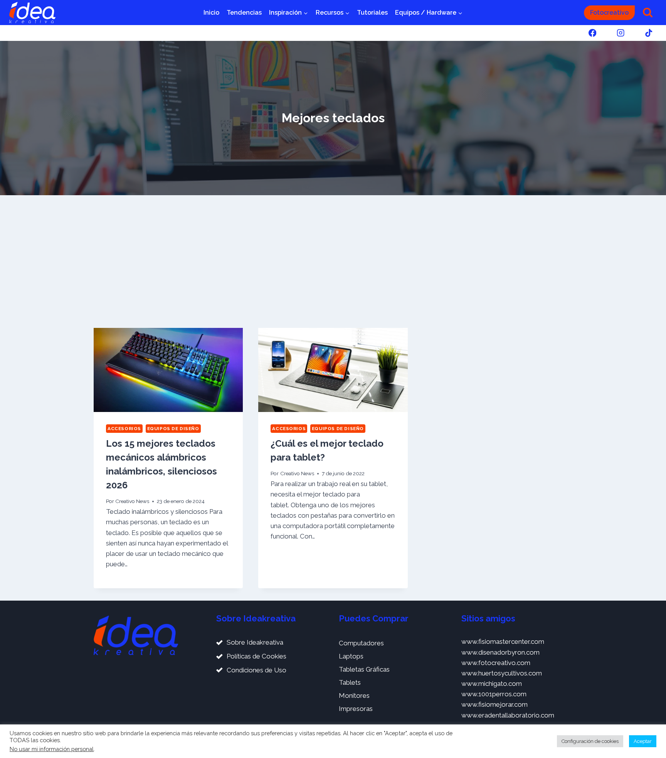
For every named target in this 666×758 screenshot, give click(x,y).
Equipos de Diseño (173, 428)
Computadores (361, 643)
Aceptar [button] (643, 741)
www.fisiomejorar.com (494, 704)
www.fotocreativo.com (495, 663)
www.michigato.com (491, 683)
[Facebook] (592, 33)
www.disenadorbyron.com (500, 652)
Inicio (211, 12)
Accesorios (124, 428)
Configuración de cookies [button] (590, 741)
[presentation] (168, 370)
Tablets (350, 682)
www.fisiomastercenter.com (502, 641)
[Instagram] (621, 33)
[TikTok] (649, 33)
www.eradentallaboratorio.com (507, 715)
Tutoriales (372, 12)
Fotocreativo (609, 12)
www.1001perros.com (493, 694)
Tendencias (244, 12)
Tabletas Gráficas (364, 669)
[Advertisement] (333, 262)
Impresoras (356, 708)
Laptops (351, 656)
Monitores (354, 695)
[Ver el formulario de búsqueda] (648, 12)
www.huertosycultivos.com (501, 673)
